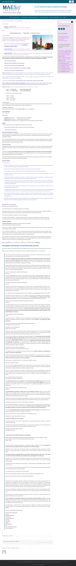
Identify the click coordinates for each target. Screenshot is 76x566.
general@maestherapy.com (8, 1)
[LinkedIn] (61, 29)
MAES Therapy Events (62, 40)
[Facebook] (59, 29)
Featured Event (61, 39)
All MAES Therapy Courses (14, 27)
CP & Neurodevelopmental (25, 27)
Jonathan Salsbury (15, 548)
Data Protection (29, 561)
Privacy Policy (25, 561)
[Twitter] (64, 29)
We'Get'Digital (42, 564)
